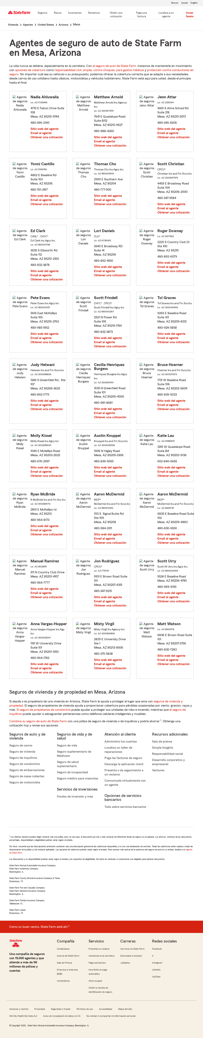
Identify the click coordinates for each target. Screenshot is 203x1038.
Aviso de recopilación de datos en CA (61, 1016)
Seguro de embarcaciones (27, 770)
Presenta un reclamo (99, 949)
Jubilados (125, 963)
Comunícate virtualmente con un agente (125, 782)
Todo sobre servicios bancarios (125, 806)
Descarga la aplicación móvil (123, 764)
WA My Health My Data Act (23, 1016)
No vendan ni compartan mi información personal (110, 1016)
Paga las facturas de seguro (123, 758)
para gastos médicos (130, 70)
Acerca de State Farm (68, 956)
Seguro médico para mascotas (77, 778)
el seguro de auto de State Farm (114, 66)
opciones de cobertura (30, 70)
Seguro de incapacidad (72, 772)
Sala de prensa (162, 741)
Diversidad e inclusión (131, 956)
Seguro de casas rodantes (26, 776)
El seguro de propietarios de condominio (44, 709)
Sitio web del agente (44, 128)
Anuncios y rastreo (18, 1009)
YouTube (156, 976)
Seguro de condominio (24, 764)
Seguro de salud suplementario (68, 764)
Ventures (158, 770)
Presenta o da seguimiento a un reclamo (123, 772)
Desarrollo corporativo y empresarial (168, 762)
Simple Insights (162, 747)
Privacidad (39, 1009)
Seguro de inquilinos (23, 757)
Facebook (157, 949)
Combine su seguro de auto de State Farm (38, 721)
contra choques (104, 70)
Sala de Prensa (64, 963)
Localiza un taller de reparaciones (118, 749)
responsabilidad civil (68, 70)
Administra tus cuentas (120, 741)
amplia (87, 70)
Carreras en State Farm (132, 949)
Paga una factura (97, 963)
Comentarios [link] (63, 981)
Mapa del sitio (125, 1009)
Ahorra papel (95, 981)
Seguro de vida (67, 745)
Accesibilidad (105, 1009)
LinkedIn (156, 969)
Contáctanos (63, 949)
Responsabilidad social (167, 753)
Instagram (157, 963)
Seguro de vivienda (22, 751)
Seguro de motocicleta (24, 782)
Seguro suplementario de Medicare (74, 753)
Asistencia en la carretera (101, 956)
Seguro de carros (20, 745)
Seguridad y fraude (60, 1009)
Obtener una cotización (47, 137)
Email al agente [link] (41, 133)
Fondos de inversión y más (75, 796)
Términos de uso (84, 1009)
